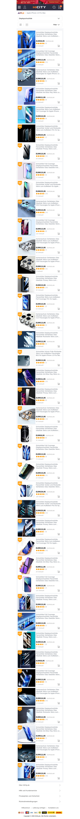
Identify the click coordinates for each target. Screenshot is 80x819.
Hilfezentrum (25, 808)
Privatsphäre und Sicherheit (29, 796)
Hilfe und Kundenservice (28, 790)
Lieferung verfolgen (39, 808)
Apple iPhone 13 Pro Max (36, 13)
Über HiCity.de (24, 785)
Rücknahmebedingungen (28, 801)
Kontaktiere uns (53, 808)
